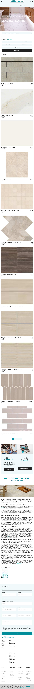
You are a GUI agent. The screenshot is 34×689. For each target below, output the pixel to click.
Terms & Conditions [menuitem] (28, 678)
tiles (8, 536)
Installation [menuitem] (20, 679)
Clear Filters (9, 39)
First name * (3, 592)
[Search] (31, 33)
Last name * (19, 592)
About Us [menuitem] (27, 670)
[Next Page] (23, 439)
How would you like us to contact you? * (8, 601)
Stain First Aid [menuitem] (20, 671)
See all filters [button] (16, 50)
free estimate (19, 563)
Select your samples (24, 468)
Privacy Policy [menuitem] (28, 680)
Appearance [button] (24, 44)
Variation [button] (16, 47)
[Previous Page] (11, 439)
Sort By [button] (28, 54)
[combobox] (16, 33)
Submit (17, 633)
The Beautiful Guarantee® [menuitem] (20, 675)
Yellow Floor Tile (5, 576)
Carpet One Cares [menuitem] (28, 674)
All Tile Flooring (5, 577)
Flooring (8, 16)
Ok (27, 686)
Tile (11, 16)
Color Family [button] (24, 41)
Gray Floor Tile (4, 572)
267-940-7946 (23, 5)
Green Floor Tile (5, 573)
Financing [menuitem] (3, 681)
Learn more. (22, 687)
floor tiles (2, 507)
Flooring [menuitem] (3, 670)
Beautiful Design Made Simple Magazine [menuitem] (12, 676)
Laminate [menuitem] (3, 676)
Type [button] (8, 41)
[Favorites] (31, 2)
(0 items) (32, 1)
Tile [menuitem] (2, 678)
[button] (29, 2)
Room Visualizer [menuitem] (12, 670)
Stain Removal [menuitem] (20, 670)
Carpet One (3, 16)
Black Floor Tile (5, 568)
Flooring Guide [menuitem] (20, 673)
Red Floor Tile (4, 574)
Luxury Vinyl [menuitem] (4, 671)
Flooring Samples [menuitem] (11, 672)
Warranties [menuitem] (20, 677)
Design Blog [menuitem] (12, 678)
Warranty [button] (8, 44)
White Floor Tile (5, 575)
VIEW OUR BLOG (8, 469)
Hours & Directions (3, 648)
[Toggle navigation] (1, 1)
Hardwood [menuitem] (3, 673)
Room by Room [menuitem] (28, 671)
